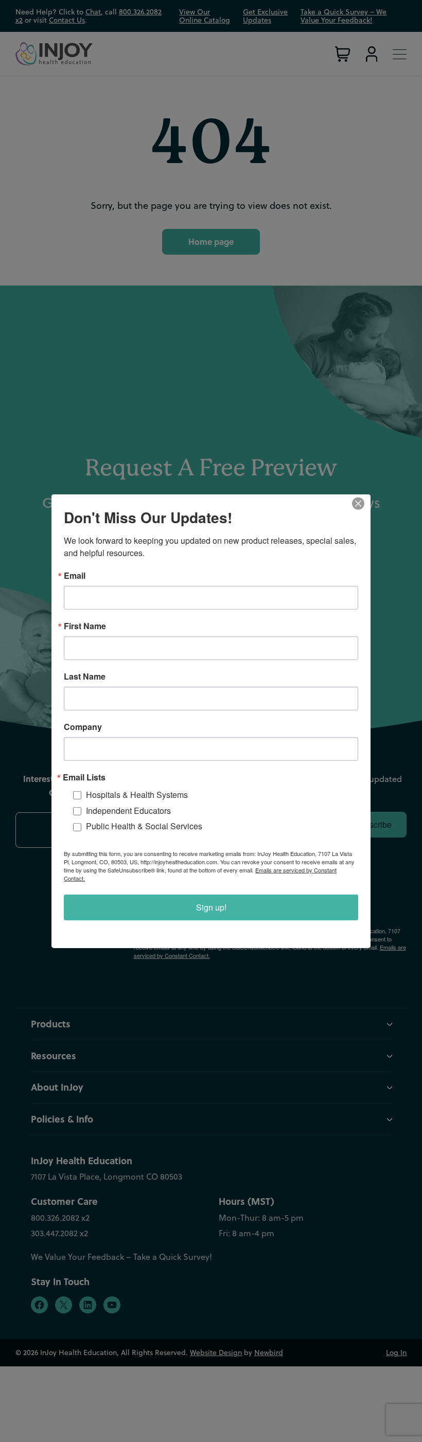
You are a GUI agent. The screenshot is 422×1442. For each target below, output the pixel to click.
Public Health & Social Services (144, 826)
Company (83, 726)
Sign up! (211, 907)
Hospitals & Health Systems (137, 794)
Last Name (85, 676)
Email (74, 575)
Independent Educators (128, 810)
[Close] (361, 503)
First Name (85, 625)
